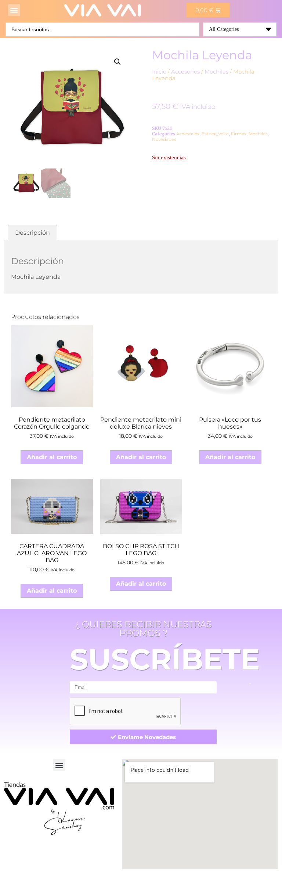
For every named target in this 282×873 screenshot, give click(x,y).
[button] (14, 10)
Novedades (164, 139)
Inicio (159, 71)
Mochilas (216, 71)
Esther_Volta (215, 133)
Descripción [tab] (32, 232)
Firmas (238, 133)
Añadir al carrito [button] (52, 457)
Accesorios (185, 71)
